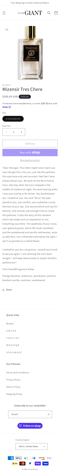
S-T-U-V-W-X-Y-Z (14, 352)
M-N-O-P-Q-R (12, 345)
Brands (10, 323)
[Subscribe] (48, 414)
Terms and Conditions (17, 372)
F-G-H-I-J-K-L (13, 337)
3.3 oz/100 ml (15, 119)
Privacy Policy (13, 379)
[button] (4, 12)
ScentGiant (33, 469)
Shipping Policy (14, 394)
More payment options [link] (30, 160)
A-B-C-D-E (11, 330)
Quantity (6, 125)
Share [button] (9, 289)
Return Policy (13, 386)
